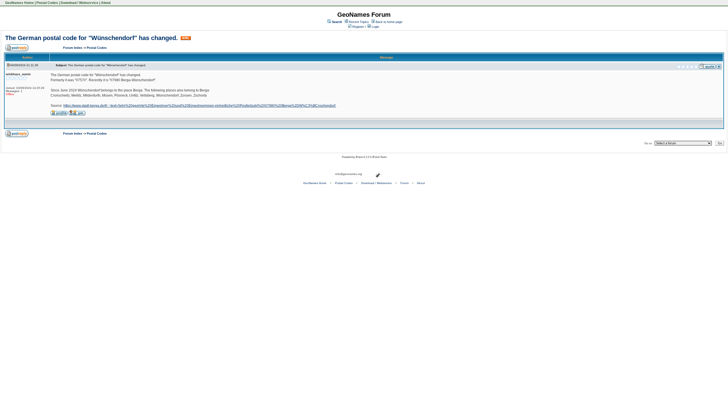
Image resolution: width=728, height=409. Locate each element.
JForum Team (379, 156)
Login (375, 26)
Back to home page (389, 22)
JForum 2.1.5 (362, 156)
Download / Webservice (79, 3)
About (106, 3)
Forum (404, 183)
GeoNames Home (19, 3)
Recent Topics (359, 22)
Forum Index (73, 47)
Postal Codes (47, 3)
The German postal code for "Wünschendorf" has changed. (92, 37)
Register (357, 26)
